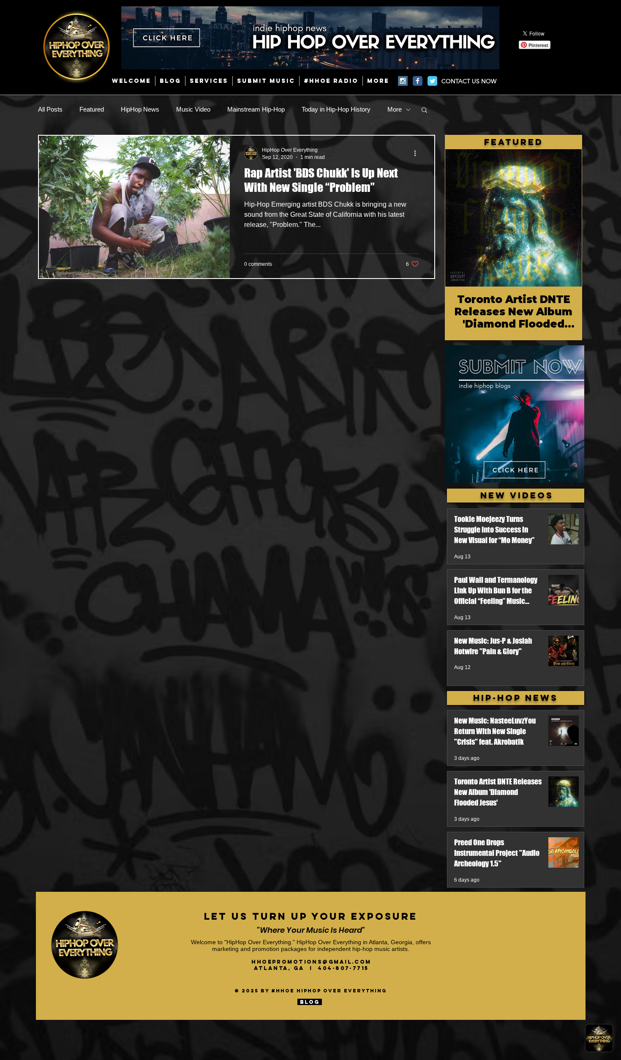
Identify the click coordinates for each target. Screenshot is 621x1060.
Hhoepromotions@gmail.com (311, 962)
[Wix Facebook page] (417, 81)
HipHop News (140, 109)
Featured (91, 109)
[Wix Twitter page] (432, 81)
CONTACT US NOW (468, 81)
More (394, 109)
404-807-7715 (343, 968)
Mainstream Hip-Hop (256, 109)
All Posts (50, 109)
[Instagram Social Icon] (403, 81)
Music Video (193, 109)
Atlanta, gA (282, 968)
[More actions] (418, 153)
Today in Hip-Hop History (336, 109)
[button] (424, 110)
